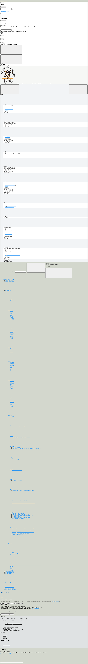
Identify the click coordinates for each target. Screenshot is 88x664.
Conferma (6, 65)
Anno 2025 (10, 328)
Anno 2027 (10, 299)
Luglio (11, 317)
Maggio (11, 315)
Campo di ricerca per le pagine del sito (7, 271)
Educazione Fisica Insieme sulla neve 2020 (20, 533)
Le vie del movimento (16, 501)
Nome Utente (14, 8)
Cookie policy (5, 642)
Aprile (11, 314)
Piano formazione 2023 (9, 586)
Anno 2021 (10, 397)
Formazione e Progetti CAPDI (51, 264)
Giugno (11, 316)
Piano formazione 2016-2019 (10, 589)
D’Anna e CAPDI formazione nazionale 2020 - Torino (22, 515)
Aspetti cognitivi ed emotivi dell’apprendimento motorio (23, 532)
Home (46, 263)
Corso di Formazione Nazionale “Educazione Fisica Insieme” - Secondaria (26, 565)
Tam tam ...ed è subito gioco (17, 534)
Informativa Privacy (6, 645)
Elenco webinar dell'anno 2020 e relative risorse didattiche (23, 490)
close (2, 94)
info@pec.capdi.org (13, 624)
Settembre (12, 318)
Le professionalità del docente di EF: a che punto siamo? (23, 528)
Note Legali (5, 643)
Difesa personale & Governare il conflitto (20, 500)
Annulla (2, 65)
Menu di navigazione (67, 277)
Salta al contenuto (3, 0)
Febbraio (11, 312)
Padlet (6, 584)
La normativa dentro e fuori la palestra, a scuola (21, 437)
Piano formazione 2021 (9, 588)
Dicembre (12, 319)
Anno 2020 (10, 415)
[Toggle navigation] (9, 89)
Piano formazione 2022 (9, 587)
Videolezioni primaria (9, 280)
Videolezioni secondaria (9, 281)
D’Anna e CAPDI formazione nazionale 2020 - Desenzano (23, 503)
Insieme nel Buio (15, 553)
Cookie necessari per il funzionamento (7, 611)
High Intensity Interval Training (18, 513)
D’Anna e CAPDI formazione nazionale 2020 (21, 517)
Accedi (2, 2)
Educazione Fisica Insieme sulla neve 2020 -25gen (22, 529)
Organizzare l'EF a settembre (17, 459)
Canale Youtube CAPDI (9, 571)
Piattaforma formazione (9, 572)
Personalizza (3, 603)
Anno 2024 (10, 347)
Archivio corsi (48, 265)
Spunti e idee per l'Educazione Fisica (19, 426)
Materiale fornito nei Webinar (13, 583)
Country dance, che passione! (18, 518)
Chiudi (2, 35)
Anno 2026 (10, 309)
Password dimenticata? (4, 11)
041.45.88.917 (7, 621)
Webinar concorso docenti (17, 458)
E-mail (13, 26)
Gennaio (11, 300)
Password (13, 9)
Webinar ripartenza (8, 573)
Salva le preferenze (9, 614)
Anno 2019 (10, 543)
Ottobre (11, 332)
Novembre (12, 330)
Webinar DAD (8, 582)
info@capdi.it (13, 623)
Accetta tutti (19, 603)
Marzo (11, 313)
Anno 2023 (10, 361)
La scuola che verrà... (16, 447)
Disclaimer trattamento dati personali (7, 653)
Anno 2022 (10, 380)
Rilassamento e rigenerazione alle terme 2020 (21, 514)
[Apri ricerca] (78, 89)
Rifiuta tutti (10, 603)
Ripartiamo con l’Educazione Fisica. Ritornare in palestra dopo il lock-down (26, 448)
